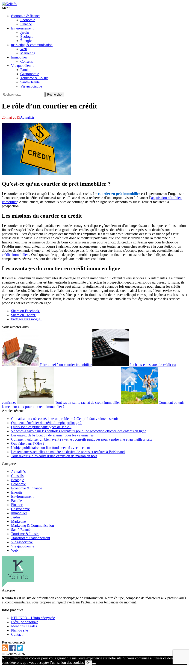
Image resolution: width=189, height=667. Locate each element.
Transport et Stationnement (30, 538)
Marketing (18, 521)
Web (14, 550)
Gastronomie (20, 509)
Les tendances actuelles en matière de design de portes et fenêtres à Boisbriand (68, 452)
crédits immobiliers (15, 255)
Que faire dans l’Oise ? (27, 443)
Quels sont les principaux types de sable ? (41, 427)
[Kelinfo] (9, 4)
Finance (17, 505)
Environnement (22, 496)
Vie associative (22, 542)
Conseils (17, 476)
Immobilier (19, 513)
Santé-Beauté (20, 530)
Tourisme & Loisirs (25, 534)
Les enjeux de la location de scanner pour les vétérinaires (52, 435)
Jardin (15, 517)
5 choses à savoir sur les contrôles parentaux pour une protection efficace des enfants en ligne (78, 431)
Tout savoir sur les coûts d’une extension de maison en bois (54, 456)
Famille (16, 501)
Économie (18, 484)
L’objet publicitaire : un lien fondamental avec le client (50, 448)
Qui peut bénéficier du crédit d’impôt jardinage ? (46, 423)
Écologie (17, 480)
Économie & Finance (26, 488)
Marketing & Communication (32, 525)
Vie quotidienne (22, 546)
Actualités (27, 117)
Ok (88, 662)
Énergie (16, 492)
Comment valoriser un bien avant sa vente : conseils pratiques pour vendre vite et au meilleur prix (81, 439)
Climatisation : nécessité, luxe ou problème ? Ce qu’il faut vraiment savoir (64, 419)
